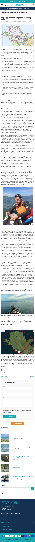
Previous (4, 376)
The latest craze (17, 467)
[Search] (4, 5)
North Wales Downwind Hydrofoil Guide (23, 437)
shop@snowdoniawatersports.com (10, 513)
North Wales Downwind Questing (21, 447)
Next (31, 376)
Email (4, 392)
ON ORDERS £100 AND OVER (17, 8)
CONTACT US (14, 1)
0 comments (27, 21)
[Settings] (29, 5)
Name (4, 386)
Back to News (17, 423)
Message (5, 398)
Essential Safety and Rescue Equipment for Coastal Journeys (23, 457)
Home (2, 11)
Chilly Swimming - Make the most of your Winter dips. (23, 477)
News (6, 11)
